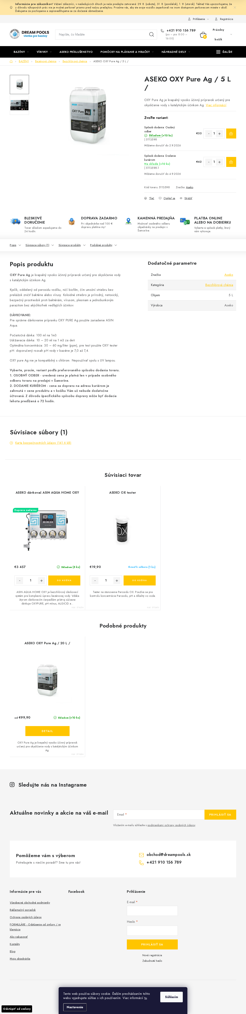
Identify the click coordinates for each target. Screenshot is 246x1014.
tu (145, 998)
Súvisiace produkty (70, 245)
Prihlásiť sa (220, 815)
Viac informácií (216, 105)
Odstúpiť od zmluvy (17, 1009)
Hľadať (151, 35)
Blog (12, 951)
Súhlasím (171, 997)
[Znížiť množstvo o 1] (208, 133)
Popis (13, 245)
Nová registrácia (152, 955)
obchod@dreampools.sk (169, 854)
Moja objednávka (20, 959)
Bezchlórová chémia (219, 285)
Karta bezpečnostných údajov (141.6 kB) (43, 443)
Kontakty (15, 944)
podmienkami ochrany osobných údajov (171, 825)
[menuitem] (21, 52)
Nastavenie (75, 1007)
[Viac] (224, 52)
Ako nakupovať (19, 937)
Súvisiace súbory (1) (37, 245)
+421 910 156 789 (180, 30)
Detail (47, 731)
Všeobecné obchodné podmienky (30, 903)
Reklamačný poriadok (23, 910)
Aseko (189, 187)
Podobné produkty (101, 245)
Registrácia (226, 19)
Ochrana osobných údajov (26, 917)
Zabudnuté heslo (152, 961)
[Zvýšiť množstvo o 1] (219, 133)
